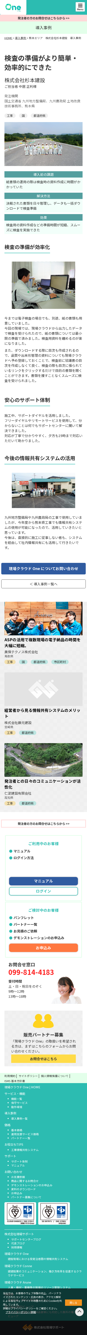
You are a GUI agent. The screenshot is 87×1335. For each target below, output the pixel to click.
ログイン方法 (24, 857)
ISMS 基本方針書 (14, 1081)
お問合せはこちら (43, 1058)
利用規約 (9, 1076)
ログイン (43, 891)
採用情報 (16, 1247)
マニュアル (22, 850)
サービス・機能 (14, 1093)
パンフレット (24, 917)
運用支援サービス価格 (25, 1134)
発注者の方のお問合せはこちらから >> (43, 18)
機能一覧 (16, 1099)
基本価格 (16, 1130)
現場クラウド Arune (17, 1282)
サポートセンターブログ (26, 1239)
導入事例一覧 (19, 1118)
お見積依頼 (18, 1177)
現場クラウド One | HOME (22, 1087)
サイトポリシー (28, 1076)
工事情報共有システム (25, 1150)
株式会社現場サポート (19, 1234)
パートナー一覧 (25, 924)
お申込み (43, 947)
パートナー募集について (26, 1197)
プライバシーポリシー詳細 (20, 1312)
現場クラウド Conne (18, 1266)
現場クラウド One (16, 1253)
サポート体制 (19, 1161)
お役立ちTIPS (13, 1144)
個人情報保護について (54, 1076)
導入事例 (10, 1113)
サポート (10, 1156)
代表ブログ (18, 1243)
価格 (7, 1125)
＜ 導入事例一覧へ (43, 583)
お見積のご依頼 (25, 930)
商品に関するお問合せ (25, 1181)
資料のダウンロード (23, 1189)
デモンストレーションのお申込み (39, 937)
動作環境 (16, 1107)
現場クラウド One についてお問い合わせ (43, 568)
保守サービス (19, 1103)
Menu (80, 9)
